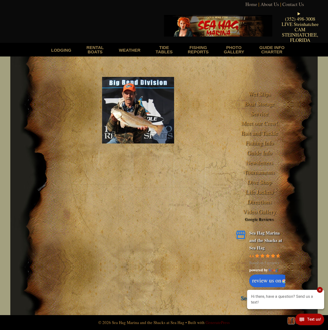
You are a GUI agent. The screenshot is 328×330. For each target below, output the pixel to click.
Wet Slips (259, 94)
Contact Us (293, 4)
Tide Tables (164, 49)
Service (259, 113)
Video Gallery (259, 211)
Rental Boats (95, 49)
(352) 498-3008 (300, 19)
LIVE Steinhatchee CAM (300, 27)
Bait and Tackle (259, 133)
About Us (270, 4)
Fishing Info (259, 143)
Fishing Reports (198, 49)
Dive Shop (259, 182)
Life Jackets (259, 192)
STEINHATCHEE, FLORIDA (300, 37)
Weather (129, 50)
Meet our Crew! (259, 123)
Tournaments (259, 172)
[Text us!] (309, 320)
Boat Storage (259, 103)
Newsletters (259, 162)
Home (251, 4)
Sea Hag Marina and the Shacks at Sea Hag (265, 240)
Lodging (61, 50)
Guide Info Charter (272, 49)
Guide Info (259, 152)
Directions (259, 201)
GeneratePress (218, 322)
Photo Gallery (234, 49)
